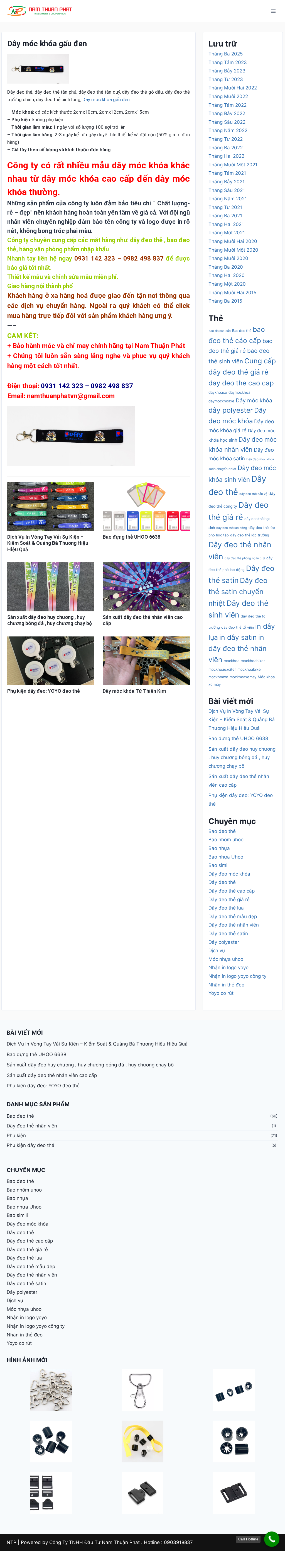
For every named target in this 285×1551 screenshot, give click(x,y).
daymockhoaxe (221, 401)
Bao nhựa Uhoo (225, 857)
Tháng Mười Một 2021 (232, 164)
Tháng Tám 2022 (227, 105)
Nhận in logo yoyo (228, 967)
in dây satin (238, 637)
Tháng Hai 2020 (226, 275)
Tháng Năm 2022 (227, 130)
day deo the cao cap (241, 383)
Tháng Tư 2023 (225, 79)
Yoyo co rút (221, 993)
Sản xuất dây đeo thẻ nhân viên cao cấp (52, 1075)
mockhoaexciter (222, 669)
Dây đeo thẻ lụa (226, 908)
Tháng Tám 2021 (227, 173)
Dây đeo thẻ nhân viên (233, 925)
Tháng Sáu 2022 (226, 122)
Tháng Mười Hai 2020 (232, 241)
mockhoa (231, 660)
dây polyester (230, 410)
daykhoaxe (217, 392)
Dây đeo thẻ (222, 882)
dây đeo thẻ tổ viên (237, 627)
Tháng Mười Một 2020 (233, 250)
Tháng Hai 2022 (226, 156)
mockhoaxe (218, 677)
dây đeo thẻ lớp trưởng (249, 535)
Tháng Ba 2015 (225, 301)
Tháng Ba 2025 (225, 54)
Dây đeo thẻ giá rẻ (229, 899)
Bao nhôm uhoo (226, 839)
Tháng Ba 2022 (225, 147)
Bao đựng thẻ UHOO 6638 (131, 537)
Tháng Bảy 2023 (226, 71)
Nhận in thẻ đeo (226, 985)
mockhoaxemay (243, 677)
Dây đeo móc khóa (229, 874)
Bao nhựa (219, 848)
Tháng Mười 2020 (228, 258)
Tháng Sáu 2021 (226, 190)
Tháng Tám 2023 (227, 62)
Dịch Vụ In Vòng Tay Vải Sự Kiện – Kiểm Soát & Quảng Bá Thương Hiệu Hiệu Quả (47, 543)
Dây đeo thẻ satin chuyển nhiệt (237, 591)
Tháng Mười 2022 (228, 96)
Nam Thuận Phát (160, 346)
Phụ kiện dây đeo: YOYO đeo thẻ (43, 691)
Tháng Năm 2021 (227, 198)
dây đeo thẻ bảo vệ (253, 494)
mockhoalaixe (249, 669)
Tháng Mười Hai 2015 (232, 292)
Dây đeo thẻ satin (228, 933)
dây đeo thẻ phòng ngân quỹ (245, 558)
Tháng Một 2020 (227, 284)
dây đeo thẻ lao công (231, 528)
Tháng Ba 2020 (225, 267)
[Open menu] (273, 11)
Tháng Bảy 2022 (226, 113)
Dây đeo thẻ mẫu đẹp (232, 916)
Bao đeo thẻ (241, 331)
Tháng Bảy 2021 (226, 181)
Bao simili (219, 865)
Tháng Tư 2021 (225, 207)
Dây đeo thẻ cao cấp (231, 891)
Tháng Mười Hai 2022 (232, 88)
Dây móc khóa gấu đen (106, 99)
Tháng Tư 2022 (225, 139)
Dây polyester (223, 942)
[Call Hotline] (271, 1539)
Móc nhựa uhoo (225, 959)
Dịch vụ (216, 950)
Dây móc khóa (254, 400)
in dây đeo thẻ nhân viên (237, 648)
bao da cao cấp (219, 331)
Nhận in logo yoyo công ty (237, 976)
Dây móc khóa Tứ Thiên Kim (134, 691)
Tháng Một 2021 (226, 232)
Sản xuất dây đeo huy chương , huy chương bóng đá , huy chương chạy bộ (49, 620)
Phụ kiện (16, 1135)
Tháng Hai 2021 (226, 224)
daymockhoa (239, 392)
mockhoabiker (253, 660)
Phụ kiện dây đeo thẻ (30, 1145)
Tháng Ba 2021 (225, 215)
